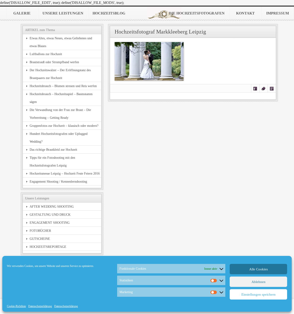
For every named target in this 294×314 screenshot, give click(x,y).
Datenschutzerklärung (40, 306)
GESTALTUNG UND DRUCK (50, 214)
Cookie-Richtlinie (16, 306)
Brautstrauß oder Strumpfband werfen (54, 62)
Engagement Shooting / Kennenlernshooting (58, 181)
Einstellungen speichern (258, 294)
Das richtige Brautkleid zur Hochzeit (53, 149)
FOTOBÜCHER (40, 230)
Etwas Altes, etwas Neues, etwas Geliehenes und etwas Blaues (61, 42)
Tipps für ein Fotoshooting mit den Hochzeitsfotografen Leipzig (52, 161)
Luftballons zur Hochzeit (46, 54)
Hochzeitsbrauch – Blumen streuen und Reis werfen (63, 86)
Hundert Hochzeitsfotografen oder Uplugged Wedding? (59, 137)
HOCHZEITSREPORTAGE (48, 247)
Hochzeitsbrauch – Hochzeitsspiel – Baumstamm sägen (61, 98)
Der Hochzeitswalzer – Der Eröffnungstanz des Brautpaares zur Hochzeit (60, 74)
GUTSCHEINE (40, 238)
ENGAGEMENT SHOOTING (50, 222)
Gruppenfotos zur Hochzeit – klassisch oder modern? (64, 125)
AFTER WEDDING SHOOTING (52, 206)
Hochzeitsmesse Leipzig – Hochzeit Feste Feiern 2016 (65, 173)
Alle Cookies (258, 269)
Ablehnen (259, 282)
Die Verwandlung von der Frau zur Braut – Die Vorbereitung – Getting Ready (60, 113)
